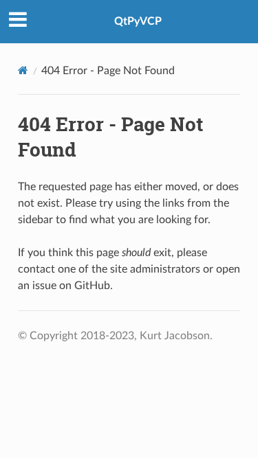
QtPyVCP (138, 21)
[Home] (23, 70)
